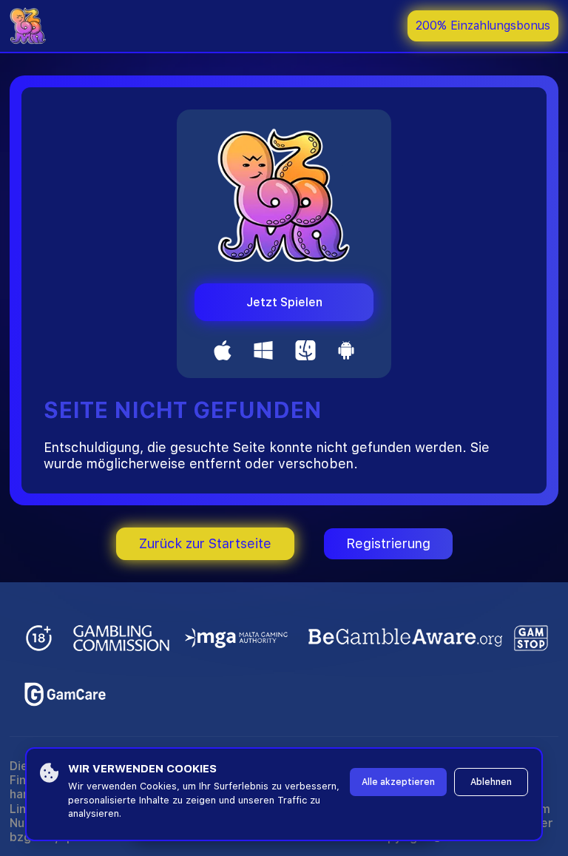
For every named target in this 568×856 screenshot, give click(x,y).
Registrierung (388, 543)
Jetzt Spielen (284, 302)
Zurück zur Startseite (205, 543)
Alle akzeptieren (398, 782)
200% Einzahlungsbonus (483, 25)
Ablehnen (491, 782)
